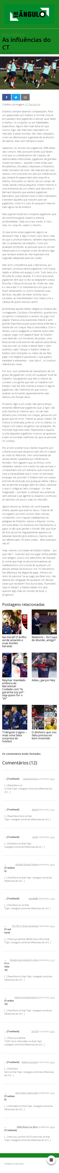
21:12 (52, 960)
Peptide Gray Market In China (24, 960)
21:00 (52, 898)
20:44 (52, 864)
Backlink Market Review (27, 864)
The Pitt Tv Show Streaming (25, 925)
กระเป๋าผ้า (33, 898)
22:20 (52, 837)
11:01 (52, 809)
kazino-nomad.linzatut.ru (26, 997)
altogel (35, 809)
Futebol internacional (13, 34)
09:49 (52, 1127)
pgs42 (35, 837)
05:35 (52, 1062)
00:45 (52, 1031)
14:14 (52, 1093)
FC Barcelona (32, 104)
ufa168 (34, 1031)
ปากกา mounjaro (30, 1062)
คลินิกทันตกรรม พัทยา (27, 1126)
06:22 (52, 926)
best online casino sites (27, 1092)
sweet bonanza (30, 778)
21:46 (52, 997)
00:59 (52, 779)
